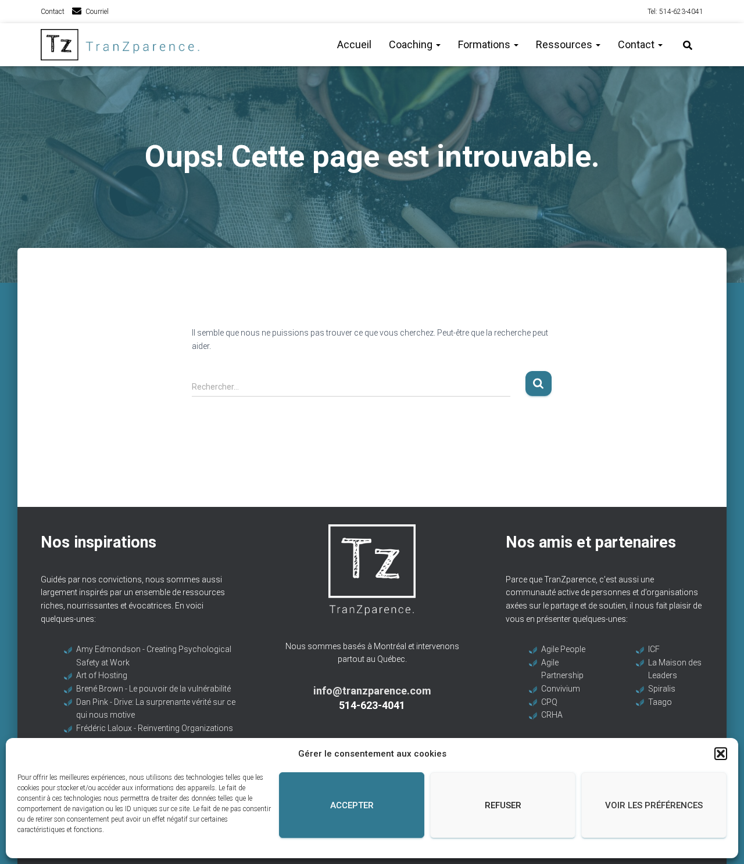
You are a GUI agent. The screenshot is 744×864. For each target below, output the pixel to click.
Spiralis (661, 688)
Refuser (503, 805)
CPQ (549, 702)
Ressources (565, 44)
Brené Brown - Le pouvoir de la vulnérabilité (153, 688)
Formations (485, 44)
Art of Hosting (101, 675)
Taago (660, 702)
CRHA (552, 714)
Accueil (354, 44)
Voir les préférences (654, 805)
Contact (53, 12)
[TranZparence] (123, 44)
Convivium (560, 688)
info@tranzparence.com (372, 691)
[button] (721, 753)
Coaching (412, 44)
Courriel (97, 12)
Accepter (352, 805)
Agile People (563, 649)
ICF (654, 649)
